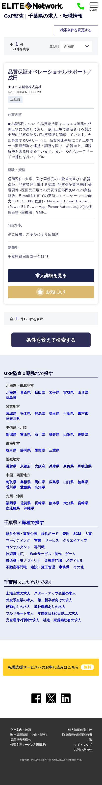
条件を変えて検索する (51, 340)
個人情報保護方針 (80, 730)
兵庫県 (54, 466)
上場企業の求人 (18, 593)
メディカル (74, 560)
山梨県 (68, 434)
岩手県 (54, 392)
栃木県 (25, 413)
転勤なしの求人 (18, 607)
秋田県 (40, 392)
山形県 (83, 392)
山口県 (68, 482)
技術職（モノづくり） (23, 560)
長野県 (83, 434)
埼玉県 (54, 413)
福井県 (54, 434)
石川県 (40, 434)
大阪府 (40, 466)
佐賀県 (25, 503)
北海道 (11, 392)
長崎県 (40, 503)
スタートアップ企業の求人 (55, 593)
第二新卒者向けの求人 (55, 600)
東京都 (83, 413)
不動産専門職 (16, 567)
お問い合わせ (83, 749)
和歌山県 (85, 466)
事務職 (64, 567)
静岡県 (25, 450)
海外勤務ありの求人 (49, 607)
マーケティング (18, 540)
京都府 (25, 466)
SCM (77, 534)
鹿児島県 (13, 508)
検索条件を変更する (76, 30)
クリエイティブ (75, 540)
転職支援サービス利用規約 (28, 744)
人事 (88, 534)
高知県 (40, 487)
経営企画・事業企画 (21, 534)
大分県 (68, 503)
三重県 (54, 450)
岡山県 (40, 482)
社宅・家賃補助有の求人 (62, 620)
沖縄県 (29, 508)
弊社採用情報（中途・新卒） (29, 735)
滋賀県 (11, 466)
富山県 (25, 434)
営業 (37, 540)
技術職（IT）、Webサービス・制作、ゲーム (41, 554)
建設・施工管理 (43, 567)
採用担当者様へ (20, 739)
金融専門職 (53, 560)
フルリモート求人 (20, 613)
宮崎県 (83, 503)
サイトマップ (83, 744)
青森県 (25, 392)
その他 (78, 567)
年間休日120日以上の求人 (58, 613)
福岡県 (11, 503)
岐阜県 (11, 450)
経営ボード (49, 534)
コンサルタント (18, 547)
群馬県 (40, 413)
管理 (65, 534)
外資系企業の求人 (20, 600)
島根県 (25, 482)
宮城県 (68, 392)
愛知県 (40, 450)
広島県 (54, 482)
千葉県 (68, 413)
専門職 (39, 547)
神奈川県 (13, 419)
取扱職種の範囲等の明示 (77, 737)
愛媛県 (25, 487)
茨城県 (11, 413)
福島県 (11, 398)
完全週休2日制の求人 (22, 620)
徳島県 (83, 482)
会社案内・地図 (20, 730)
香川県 (11, 487)
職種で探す (33, 522)
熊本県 (54, 503)
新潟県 (11, 434)
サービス (28, 352)
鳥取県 (11, 482)
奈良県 (68, 466)
